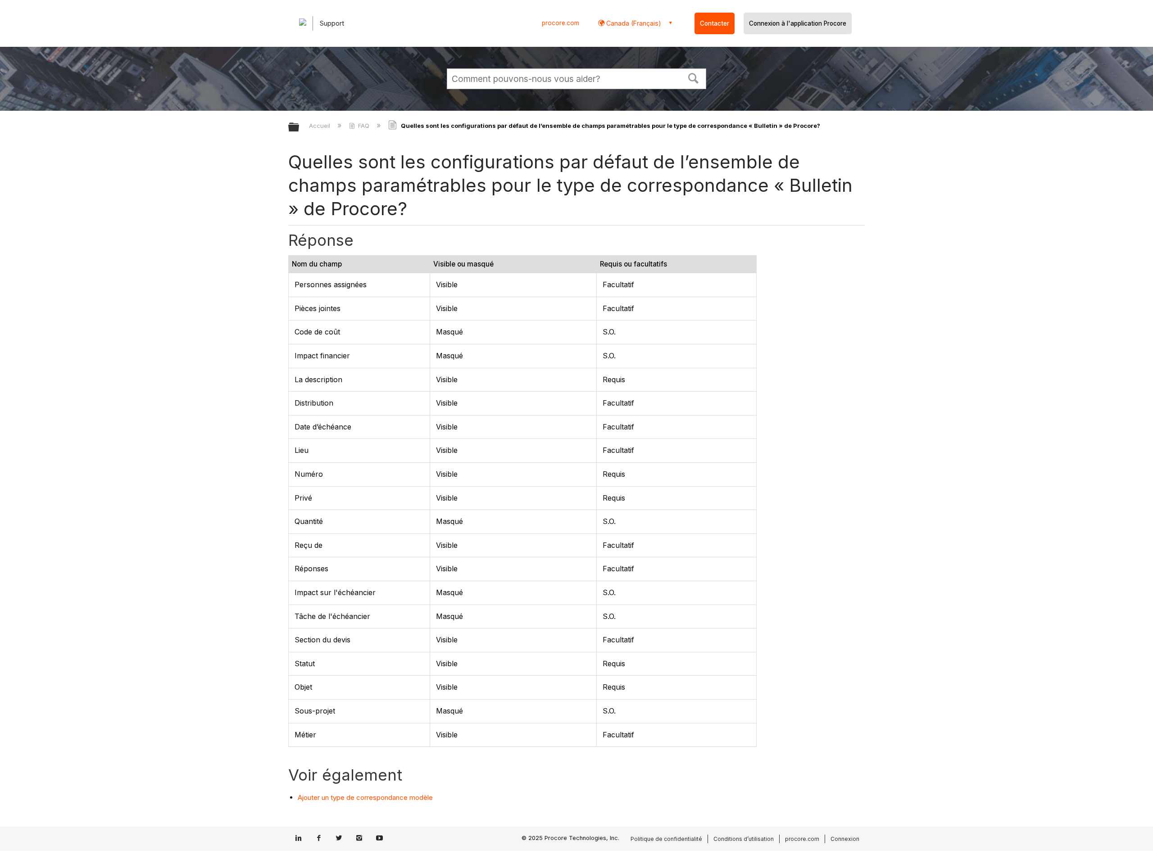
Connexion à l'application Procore (797, 23)
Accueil (320, 125)
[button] (693, 77)
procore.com (560, 23)
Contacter (714, 23)
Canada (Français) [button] (632, 23)
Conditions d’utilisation (743, 838)
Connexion (845, 838)
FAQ (363, 125)
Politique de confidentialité (666, 838)
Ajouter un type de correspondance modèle (365, 797)
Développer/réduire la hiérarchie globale (299, 127)
